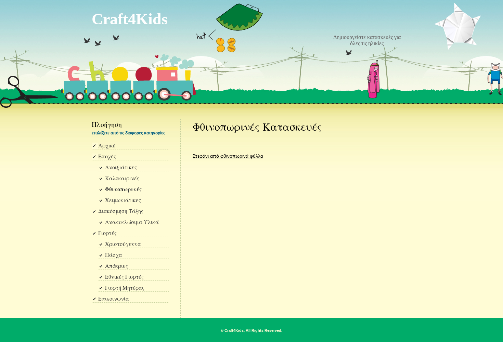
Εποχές (107, 157)
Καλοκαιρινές (122, 178)
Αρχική (107, 146)
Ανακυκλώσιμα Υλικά (132, 222)
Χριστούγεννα (123, 244)
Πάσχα (113, 255)
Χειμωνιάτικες (123, 200)
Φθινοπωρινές (123, 189)
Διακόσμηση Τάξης (120, 211)
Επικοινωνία (113, 299)
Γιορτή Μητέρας (124, 288)
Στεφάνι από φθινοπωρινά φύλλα (228, 156)
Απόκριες (116, 266)
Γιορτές (107, 233)
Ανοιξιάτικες (121, 168)
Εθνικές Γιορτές (124, 277)
